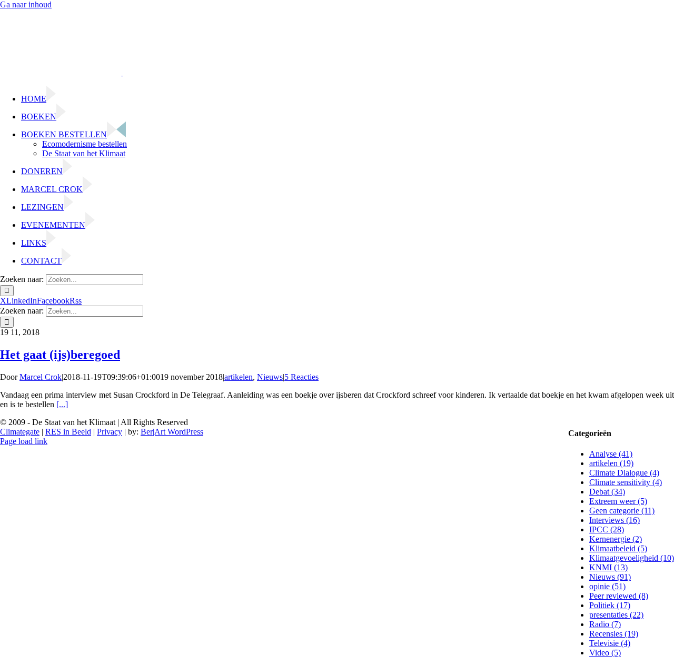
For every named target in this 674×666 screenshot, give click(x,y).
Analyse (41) (610, 453)
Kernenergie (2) (615, 538)
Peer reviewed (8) (618, 595)
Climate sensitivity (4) (625, 482)
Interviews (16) (614, 520)
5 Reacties (301, 376)
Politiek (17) (609, 605)
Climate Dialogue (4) (624, 472)
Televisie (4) (609, 643)
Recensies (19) (613, 633)
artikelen (238, 376)
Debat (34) (607, 491)
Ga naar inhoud (26, 4)
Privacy (109, 431)
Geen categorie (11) (622, 510)
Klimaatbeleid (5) (618, 548)
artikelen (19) (611, 463)
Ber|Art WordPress (172, 431)
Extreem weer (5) (618, 501)
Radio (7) (605, 624)
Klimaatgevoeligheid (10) (631, 557)
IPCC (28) (606, 529)
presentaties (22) (616, 614)
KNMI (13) (608, 567)
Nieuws (270, 376)
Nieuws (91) (610, 576)
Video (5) (605, 652)
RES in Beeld (68, 431)
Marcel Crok (40, 376)
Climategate (19, 431)
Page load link (23, 441)
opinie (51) (607, 586)
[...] (62, 404)
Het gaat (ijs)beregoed (60, 354)
